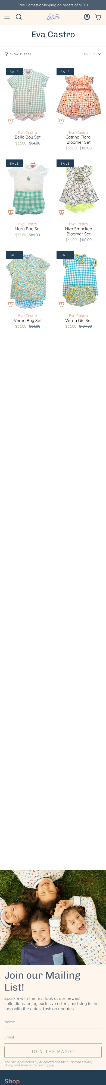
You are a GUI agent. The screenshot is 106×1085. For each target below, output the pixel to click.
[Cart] (98, 17)
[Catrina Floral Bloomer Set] (78, 96)
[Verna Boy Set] (27, 280)
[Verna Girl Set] (78, 280)
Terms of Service (32, 1065)
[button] (18, 17)
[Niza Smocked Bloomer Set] (78, 188)
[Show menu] (7, 17)
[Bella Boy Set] (27, 96)
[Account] (87, 17)
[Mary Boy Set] (27, 188)
